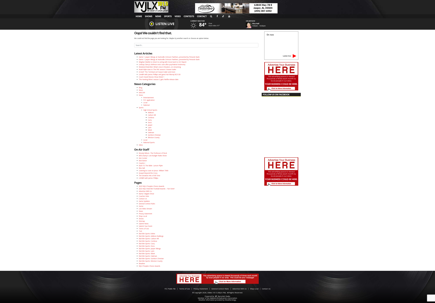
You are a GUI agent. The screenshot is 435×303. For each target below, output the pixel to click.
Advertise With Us (145, 191)
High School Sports (150, 110)
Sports (168, 16)
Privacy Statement (145, 214)
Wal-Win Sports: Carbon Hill (149, 238)
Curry (150, 120)
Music (141, 90)
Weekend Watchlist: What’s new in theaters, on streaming (160, 67)
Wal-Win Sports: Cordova (148, 241)
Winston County (154, 137)
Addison (151, 112)
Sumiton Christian (154, 135)
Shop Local (143, 216)
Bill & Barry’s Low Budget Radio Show (153, 156)
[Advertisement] (236, 8)
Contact (202, 16)
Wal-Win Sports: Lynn (146, 251)
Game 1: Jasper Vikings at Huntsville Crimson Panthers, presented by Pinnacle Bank (169, 57)
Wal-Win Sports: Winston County (150, 261)
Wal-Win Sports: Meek (147, 253)
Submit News (144, 224)
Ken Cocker (143, 158)
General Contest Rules (147, 204)
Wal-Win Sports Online (147, 233)
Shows (148, 16)
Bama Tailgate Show (146, 194)
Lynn (149, 127)
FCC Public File (170, 289)
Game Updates (144, 201)
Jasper (150, 125)
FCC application (149, 100)
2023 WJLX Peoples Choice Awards (151, 186)
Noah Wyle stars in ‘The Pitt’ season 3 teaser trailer (157, 69)
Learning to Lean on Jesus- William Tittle (153, 170)
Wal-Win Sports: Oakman (148, 256)
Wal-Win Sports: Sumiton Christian (151, 258)
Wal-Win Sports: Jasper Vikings (150, 248)
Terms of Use (144, 229)
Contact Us (143, 199)
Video (178, 16)
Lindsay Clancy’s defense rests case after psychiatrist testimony (162, 64)
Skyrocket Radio (223, 296)
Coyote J (142, 163)
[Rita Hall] (251, 25)
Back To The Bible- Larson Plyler (151, 165)
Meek (150, 130)
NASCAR (142, 92)
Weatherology (230, 300)
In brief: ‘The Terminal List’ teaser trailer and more (157, 72)
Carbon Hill (152, 115)
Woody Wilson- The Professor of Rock (153, 153)
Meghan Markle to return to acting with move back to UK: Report (162, 62)
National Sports (149, 142)
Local (145, 102)
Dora (150, 122)
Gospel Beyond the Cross (148, 173)
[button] (211, 16)
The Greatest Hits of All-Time (149, 175)
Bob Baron (143, 160)
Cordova (151, 117)
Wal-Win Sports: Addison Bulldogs (151, 236)
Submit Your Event (145, 226)
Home (139, 16)
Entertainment (148, 97)
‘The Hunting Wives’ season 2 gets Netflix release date (158, 79)
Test (140, 231)
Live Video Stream (145, 209)
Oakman (151, 132)
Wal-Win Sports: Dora (147, 246)
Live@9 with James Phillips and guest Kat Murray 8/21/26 (159, 74)
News (158, 16)
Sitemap (142, 221)
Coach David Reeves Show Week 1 (151, 77)
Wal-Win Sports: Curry (147, 243)
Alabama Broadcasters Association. (223, 298)
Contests (189, 16)
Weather (142, 263)
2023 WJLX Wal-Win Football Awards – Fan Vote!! (156, 189)
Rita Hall (142, 168)
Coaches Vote (144, 196)
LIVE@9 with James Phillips (148, 178)
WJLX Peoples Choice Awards (149, 266)
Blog (140, 87)
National (146, 105)
